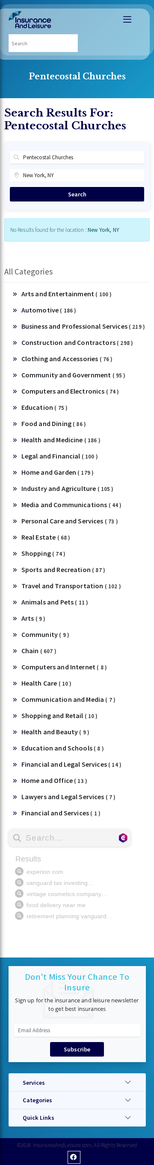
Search (77, 194)
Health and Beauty (55, 731)
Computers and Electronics (70, 391)
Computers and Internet (64, 667)
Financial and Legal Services (71, 764)
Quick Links (38, 1117)
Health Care (46, 683)
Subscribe (77, 1049)
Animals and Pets (54, 602)
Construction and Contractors (77, 342)
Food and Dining (53, 423)
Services (34, 1082)
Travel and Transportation (71, 585)
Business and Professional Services (83, 326)
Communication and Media (68, 699)
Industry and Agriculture (67, 488)
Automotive (49, 310)
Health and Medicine (61, 439)
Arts (33, 618)
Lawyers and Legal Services (68, 796)
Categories (37, 1100)
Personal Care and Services (69, 521)
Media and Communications (71, 504)
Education (44, 407)
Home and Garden (57, 472)
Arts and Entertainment (66, 293)
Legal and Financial (59, 456)
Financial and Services (61, 813)
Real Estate (46, 537)
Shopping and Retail (59, 715)
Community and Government (73, 375)
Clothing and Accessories (67, 358)
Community (45, 634)
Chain (38, 650)
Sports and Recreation (63, 569)
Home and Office (54, 780)
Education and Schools (62, 748)
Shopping (43, 553)
